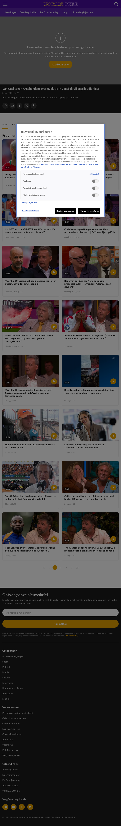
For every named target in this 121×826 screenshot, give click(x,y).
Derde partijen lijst (29, 203)
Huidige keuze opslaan (65, 211)
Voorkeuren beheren (30, 211)
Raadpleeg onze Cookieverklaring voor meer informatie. (63, 164)
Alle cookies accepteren (89, 211)
